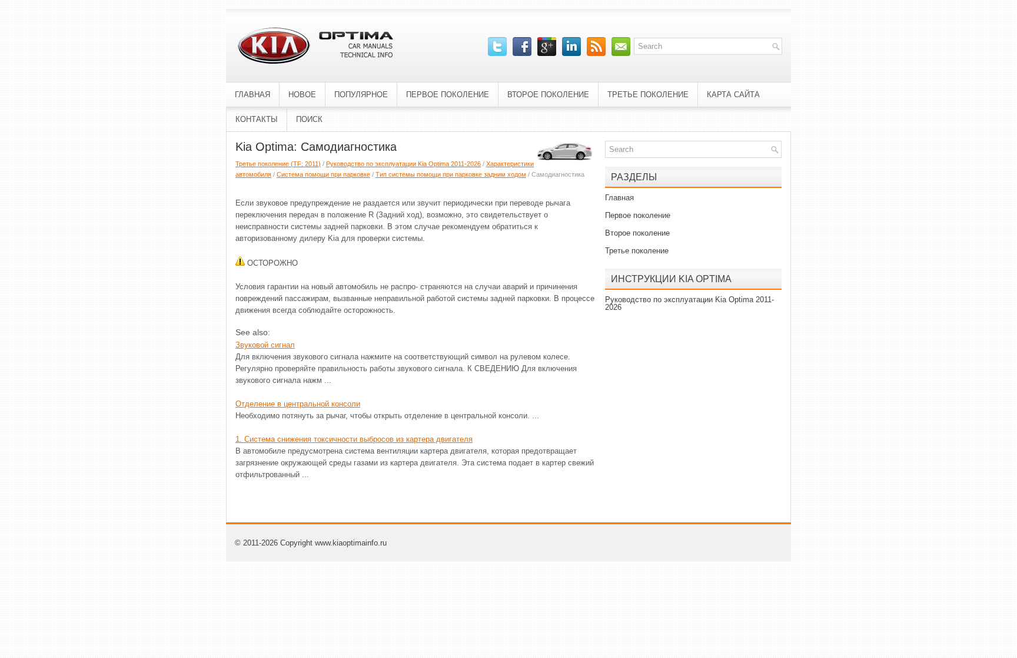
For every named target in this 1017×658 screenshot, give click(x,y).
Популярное (361, 94)
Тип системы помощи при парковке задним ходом (450, 174)
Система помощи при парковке (323, 174)
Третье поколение (648, 94)
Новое (302, 94)
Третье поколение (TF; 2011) (278, 163)
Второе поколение (548, 94)
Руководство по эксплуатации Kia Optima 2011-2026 (403, 163)
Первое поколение (447, 94)
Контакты (256, 119)
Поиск (309, 119)
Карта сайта (733, 94)
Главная (252, 94)
